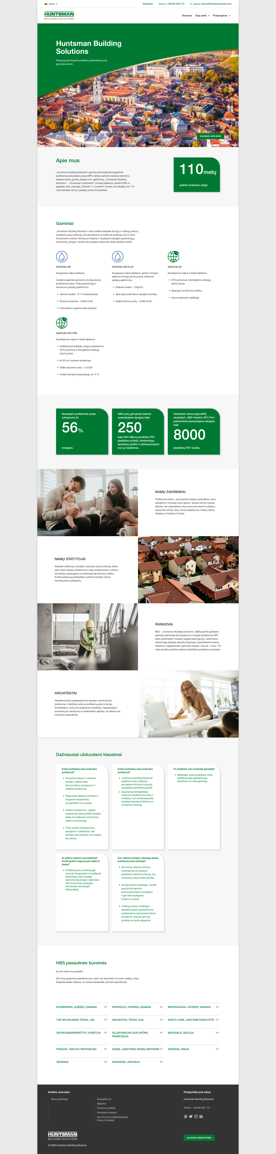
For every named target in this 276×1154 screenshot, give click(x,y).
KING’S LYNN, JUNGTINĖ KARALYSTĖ (191, 1019)
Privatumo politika (106, 1108)
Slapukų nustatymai (199, 1137)
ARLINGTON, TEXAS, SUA (128, 1019)
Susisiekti (148, 3)
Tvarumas (187, 15)
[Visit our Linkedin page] (201, 1117)
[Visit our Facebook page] (185, 1117)
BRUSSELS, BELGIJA (181, 1032)
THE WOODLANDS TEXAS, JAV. (75, 1019)
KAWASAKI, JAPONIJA (126, 1061)
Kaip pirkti (200, 15)
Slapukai (101, 1103)
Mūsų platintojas (59, 1099)
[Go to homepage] (59, 15)
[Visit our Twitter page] (191, 1117)
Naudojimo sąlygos (107, 1112)
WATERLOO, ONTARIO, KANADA (131, 1006)
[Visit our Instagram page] (196, 1117)
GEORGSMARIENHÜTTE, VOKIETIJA (78, 1032)
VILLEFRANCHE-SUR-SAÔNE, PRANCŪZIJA (130, 1034)
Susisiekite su (104, 1099)
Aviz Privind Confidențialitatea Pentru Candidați (112, 1119)
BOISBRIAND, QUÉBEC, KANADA (76, 1006)
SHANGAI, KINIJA (178, 1049)
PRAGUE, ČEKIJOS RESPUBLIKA (76, 1049)
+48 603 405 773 (201, 1107)
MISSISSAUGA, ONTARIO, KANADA (189, 1006)
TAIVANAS (62, 1061)
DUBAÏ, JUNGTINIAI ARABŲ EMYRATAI (135, 1049)
